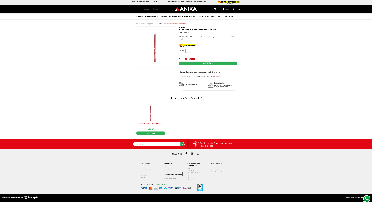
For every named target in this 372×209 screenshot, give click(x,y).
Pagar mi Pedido (168, 166)
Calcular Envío (215, 76)
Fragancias (143, 172)
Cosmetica (143, 168)
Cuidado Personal (145, 170)
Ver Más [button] (181, 39)
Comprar (151, 133)
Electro (142, 173)
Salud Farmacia (144, 175)
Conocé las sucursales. (221, 86)
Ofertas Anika (190, 170)
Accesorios (143, 166)
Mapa (188, 168)
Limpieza (142, 177)
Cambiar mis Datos (169, 168)
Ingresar (227, 9)
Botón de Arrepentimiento (173, 174)
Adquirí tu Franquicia (216, 166)
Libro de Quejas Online (170, 178)
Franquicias (146, 9)
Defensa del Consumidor (217, 168)
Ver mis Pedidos (168, 170)
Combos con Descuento (193, 172)
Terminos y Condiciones (217, 170)
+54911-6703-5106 (157, 1)
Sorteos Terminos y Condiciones (219, 172)
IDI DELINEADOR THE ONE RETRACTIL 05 (151, 124)
